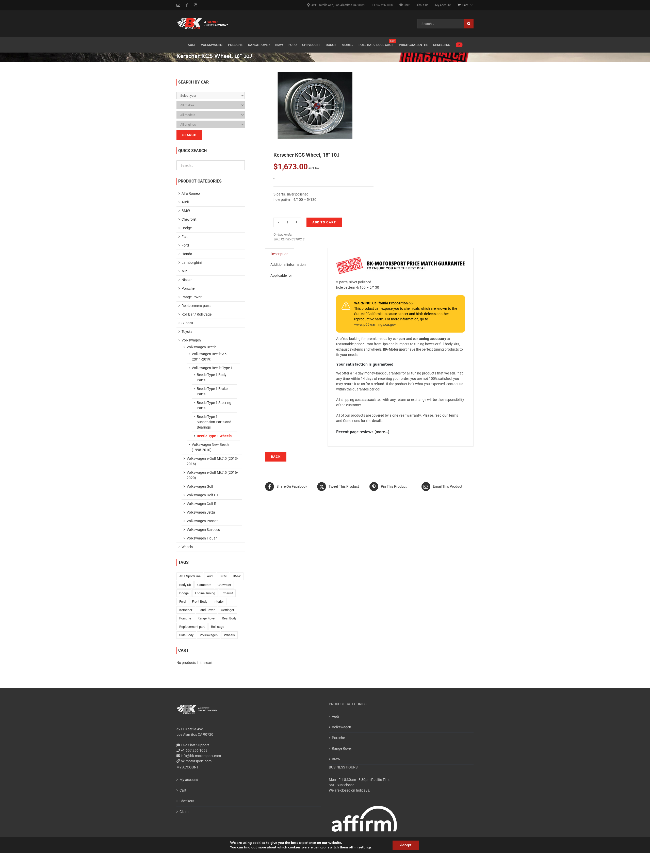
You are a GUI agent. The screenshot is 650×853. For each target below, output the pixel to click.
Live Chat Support (194, 745)
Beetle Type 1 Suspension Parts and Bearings (214, 422)
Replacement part (192, 627)
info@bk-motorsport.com (201, 756)
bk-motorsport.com (196, 761)
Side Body (186, 635)
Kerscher (185, 610)
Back (276, 456)
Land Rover (207, 610)
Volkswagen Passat (202, 521)
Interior (219, 601)
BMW (186, 211)
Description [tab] (279, 254)
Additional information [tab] (288, 265)
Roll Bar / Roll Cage (197, 314)
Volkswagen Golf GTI (203, 495)
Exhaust (227, 593)
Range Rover (192, 297)
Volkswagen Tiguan (202, 538)
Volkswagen (191, 340)
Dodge (187, 228)
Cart (183, 790)
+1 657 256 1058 (193, 750)
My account (189, 780)
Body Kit (185, 585)
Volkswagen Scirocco (203, 530)
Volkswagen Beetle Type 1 (212, 368)
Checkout (187, 801)
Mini (185, 271)
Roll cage (217, 627)
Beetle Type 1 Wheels (214, 436)
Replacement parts (196, 306)
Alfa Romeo (191, 193)
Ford (185, 245)
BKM (223, 576)
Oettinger (227, 610)
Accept (405, 845)
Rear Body (229, 618)
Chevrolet (189, 219)
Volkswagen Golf (200, 486)
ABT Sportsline (190, 576)
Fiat (185, 237)
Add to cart (324, 222)
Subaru (187, 323)
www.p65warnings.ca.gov (375, 324)
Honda (187, 254)
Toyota (187, 332)
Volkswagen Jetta (201, 512)
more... (382, 432)
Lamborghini (192, 262)
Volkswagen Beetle (201, 347)
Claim (184, 812)
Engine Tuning (205, 593)
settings (365, 847)
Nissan (187, 280)
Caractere (204, 585)
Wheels (187, 547)
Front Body (199, 601)
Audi (185, 202)
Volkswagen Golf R (201, 504)
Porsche (188, 288)
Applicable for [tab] (281, 275)
